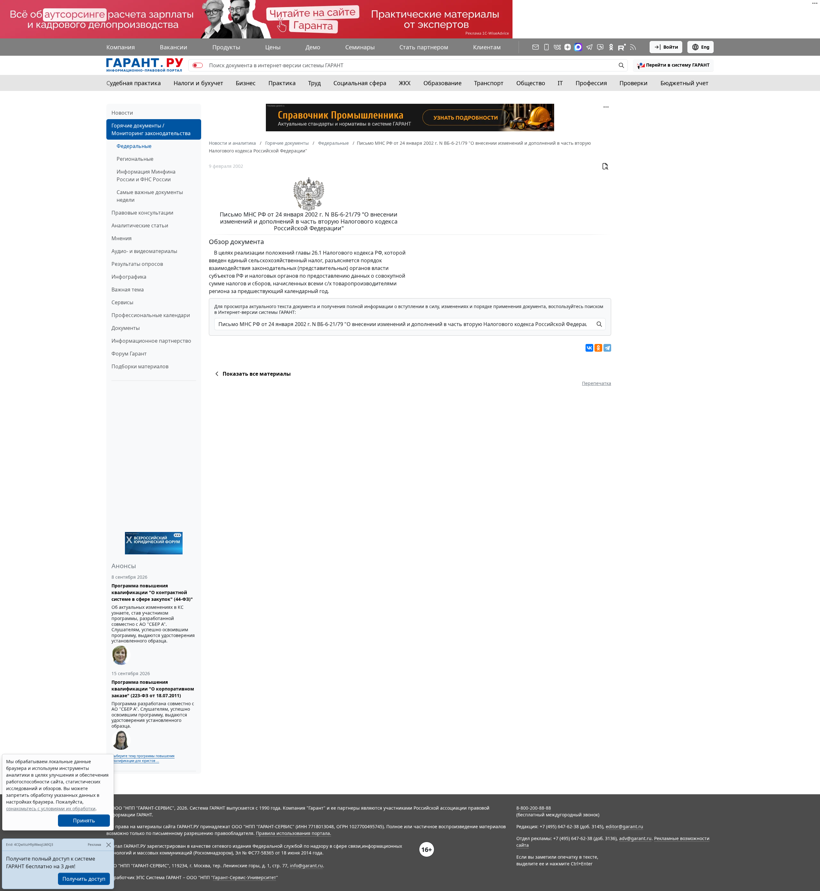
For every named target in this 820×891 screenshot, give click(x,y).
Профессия (591, 83)
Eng (705, 47)
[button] (673, 65)
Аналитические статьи (139, 225)
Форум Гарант (129, 353)
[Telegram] (607, 348)
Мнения (121, 238)
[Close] (108, 844)
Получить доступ (83, 878)
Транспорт (489, 83)
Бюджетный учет (684, 83)
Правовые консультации (142, 212)
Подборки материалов (139, 366)
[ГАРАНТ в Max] (578, 47)
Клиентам (487, 47)
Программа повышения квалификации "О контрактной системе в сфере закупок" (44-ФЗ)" (152, 592)
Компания (120, 47)
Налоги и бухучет (198, 83)
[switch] (198, 65)
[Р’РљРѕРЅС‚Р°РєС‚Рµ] (589, 348)
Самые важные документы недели (150, 196)
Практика (282, 83)
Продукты (226, 47)
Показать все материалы (257, 373)
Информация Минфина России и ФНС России (146, 175)
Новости (122, 112)
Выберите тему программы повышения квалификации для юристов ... (143, 758)
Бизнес (246, 83)
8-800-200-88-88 (533, 808)
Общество (530, 83)
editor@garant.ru (624, 826)
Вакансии (173, 47)
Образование (442, 83)
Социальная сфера (359, 83)
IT (560, 83)
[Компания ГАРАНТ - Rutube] (622, 47)
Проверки (633, 83)
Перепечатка (596, 383)
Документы (125, 327)
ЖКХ (405, 83)
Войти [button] (670, 47)
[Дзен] (567, 47)
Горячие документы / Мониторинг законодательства (151, 129)
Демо (313, 47)
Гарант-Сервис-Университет (244, 877)
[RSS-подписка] (633, 47)
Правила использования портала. (293, 833)
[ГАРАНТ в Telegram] (589, 47)
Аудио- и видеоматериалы (144, 251)
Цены (273, 47)
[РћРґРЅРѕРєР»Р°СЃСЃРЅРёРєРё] (598, 348)
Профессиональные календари (150, 315)
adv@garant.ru (635, 838)
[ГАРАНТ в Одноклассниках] (611, 47)
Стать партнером (423, 47)
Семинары (360, 47)
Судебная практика (133, 83)
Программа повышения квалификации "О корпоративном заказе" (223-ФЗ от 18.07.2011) (152, 689)
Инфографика (128, 276)
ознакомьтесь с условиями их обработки (50, 808)
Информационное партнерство (151, 340)
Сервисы (122, 302)
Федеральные (134, 146)
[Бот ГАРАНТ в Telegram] (600, 47)
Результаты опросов (137, 263)
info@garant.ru (306, 865)
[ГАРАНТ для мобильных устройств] (546, 47)
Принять (84, 820)
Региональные (135, 158)
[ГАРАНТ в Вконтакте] (557, 47)
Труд (314, 83)
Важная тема (127, 289)
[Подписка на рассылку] (535, 47)
